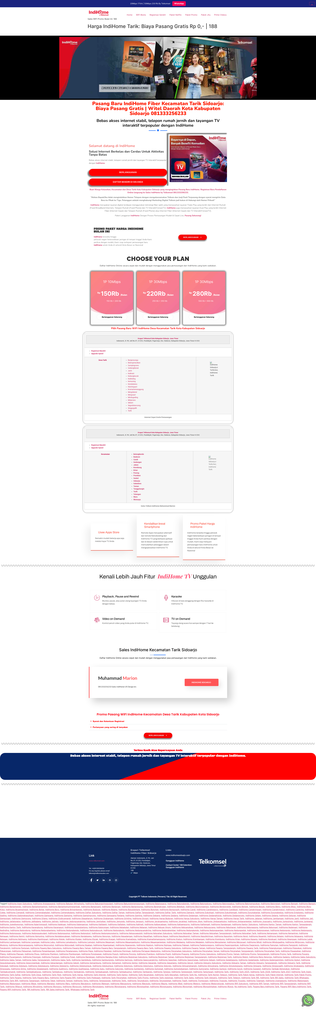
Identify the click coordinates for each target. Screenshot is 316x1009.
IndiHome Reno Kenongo (260, 957)
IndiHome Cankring (295, 909)
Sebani (130, 403)
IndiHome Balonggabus (223, 903)
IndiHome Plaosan (15, 954)
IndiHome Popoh (110, 954)
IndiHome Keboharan (226, 927)
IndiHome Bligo (289, 906)
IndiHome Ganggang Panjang (110, 915)
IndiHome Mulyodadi (64, 945)
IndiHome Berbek (240, 906)
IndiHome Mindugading (273, 942)
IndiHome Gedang (169, 915)
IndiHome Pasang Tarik (247, 948)
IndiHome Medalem (195, 942)
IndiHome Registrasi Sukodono (133, 957)
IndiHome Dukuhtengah (226, 912)
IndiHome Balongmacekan (248, 903)
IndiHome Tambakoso (52, 971)
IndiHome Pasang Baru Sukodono (46, 948)
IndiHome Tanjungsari (203, 971)
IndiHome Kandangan (221, 924)
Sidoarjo (136, 481)
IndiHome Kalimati (135, 924)
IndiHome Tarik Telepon (229, 977)
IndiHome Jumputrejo (283, 921)
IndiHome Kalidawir (98, 924)
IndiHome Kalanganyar (77, 924)
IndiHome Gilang (40, 918)
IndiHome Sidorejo (162, 966)
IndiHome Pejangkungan (270, 948)
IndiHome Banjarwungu (132, 906)
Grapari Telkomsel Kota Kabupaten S (151, 338)
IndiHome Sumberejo (134, 969)
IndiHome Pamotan (269, 945)
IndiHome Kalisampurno (179, 924)
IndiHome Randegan (85, 957)
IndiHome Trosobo (237, 980)
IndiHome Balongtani (270, 903)
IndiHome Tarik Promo (138, 977)
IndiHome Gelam (253, 915)
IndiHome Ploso (32, 954)
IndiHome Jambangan (273, 918)
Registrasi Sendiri (158, 15)
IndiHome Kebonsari (268, 927)
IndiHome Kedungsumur (59, 933)
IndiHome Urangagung (276, 980)
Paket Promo (191, 15)
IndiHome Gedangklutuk (210, 915)
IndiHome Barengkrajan (155, 906)
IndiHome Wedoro (192, 983)
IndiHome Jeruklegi (178, 921)
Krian (135, 470)
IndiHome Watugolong (120, 983)
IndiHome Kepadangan (122, 936)
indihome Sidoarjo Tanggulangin (262, 963)
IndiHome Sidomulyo (143, 966)
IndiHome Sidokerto (59, 966)
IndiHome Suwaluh (252, 969)
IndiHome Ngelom (145, 945)
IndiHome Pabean (181, 945)
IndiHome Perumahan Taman (206, 951)
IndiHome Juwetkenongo (11, 924)
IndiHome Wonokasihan (138, 986)
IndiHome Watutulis (141, 983)
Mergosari (132, 395)
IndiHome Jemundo (116, 921)
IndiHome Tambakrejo (74, 971)
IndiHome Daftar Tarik (165, 912)
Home (129, 15)
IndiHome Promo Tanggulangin (255, 954)
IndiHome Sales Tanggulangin (36, 960)
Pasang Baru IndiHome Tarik (266, 986)
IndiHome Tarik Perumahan (114, 977)
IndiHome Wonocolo (72, 986)
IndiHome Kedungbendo (68, 930)
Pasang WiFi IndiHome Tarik (13, 989)
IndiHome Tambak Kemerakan (276, 969)
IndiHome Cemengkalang (63, 912)
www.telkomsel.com (96, 861)
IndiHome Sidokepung (38, 966)
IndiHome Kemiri (17, 936)
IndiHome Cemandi (15, 912)
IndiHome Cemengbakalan (37, 912)
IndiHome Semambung (90, 963)
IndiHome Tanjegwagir (181, 971)
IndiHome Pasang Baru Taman (77, 948)
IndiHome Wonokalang (93, 986)
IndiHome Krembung (215, 939)
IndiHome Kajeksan (57, 924)
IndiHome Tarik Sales (184, 977)
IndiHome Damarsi (185, 912)
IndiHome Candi (188, 909)
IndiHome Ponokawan (91, 954)
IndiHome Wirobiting (32, 986)
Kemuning (132, 381)
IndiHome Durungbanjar (249, 912)
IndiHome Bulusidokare (129, 909)
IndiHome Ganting (133, 915)
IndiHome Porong (127, 954)
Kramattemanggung (136, 389)
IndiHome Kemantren (288, 933)
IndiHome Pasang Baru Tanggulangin (109, 948)
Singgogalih (132, 408)
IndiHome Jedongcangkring (72, 921)
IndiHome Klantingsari (38, 939)
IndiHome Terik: (119, 980)
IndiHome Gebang (151, 915)
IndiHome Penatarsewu (67, 951)
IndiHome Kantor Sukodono (245, 924)
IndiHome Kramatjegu (126, 939)
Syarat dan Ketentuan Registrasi (108, 721)
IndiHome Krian (233, 939)
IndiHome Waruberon (81, 983)
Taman (136, 486)
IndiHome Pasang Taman (193, 948)
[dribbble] (109, 880)
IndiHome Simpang (252, 966)
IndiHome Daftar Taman (113, 912)
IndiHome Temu (81, 980)
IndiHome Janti (292, 918)
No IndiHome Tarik (243, 986)
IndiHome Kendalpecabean (57, 936)
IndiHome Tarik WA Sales (272, 977)
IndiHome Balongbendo (178, 903)
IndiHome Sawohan (168, 960)
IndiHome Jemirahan (96, 921)
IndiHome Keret (241, 936)
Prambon (137, 476)
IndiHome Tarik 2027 (280, 971)
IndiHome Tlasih (179, 980)
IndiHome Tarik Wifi (9, 980)
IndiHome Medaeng (176, 942)
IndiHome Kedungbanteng (43, 930)
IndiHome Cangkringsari (250, 909)
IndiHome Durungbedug (272, 912)
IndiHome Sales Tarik (61, 960)
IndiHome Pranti (163, 954)
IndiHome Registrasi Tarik (220, 957)
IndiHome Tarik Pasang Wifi (63, 977)
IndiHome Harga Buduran (161, 918)
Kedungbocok (133, 376)
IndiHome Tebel (48, 980)
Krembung (137, 467)
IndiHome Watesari (100, 983)
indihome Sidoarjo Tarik (289, 963)
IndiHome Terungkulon (138, 980)
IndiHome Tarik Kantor (117, 974)
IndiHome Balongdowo (201, 903)
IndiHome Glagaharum (82, 918)
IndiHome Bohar (36, 909)
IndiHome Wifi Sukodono (236, 983)
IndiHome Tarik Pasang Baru (36, 977)
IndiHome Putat (67, 957)
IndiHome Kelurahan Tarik (244, 933)
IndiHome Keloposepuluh (131, 933)
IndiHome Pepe (86, 951)
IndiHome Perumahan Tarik (267, 951)
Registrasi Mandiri (98, 351)
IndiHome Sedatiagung (226, 960)
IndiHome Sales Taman (10, 960)
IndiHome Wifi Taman (259, 983)
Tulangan (137, 494)
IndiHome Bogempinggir (17, 909)
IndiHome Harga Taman (212, 918)
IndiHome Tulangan (256, 980)
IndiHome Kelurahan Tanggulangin (215, 933)
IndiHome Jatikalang (31, 921)
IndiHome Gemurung (21, 918)
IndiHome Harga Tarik (234, 918)
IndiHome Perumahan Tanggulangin (237, 951)
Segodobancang (134, 405)
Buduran (136, 457)
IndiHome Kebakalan (119, 927)
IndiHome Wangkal (46, 983)
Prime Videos (220, 15)
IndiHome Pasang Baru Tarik (140, 948)
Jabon (135, 465)
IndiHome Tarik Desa (31, 974)
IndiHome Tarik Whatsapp (297, 977)
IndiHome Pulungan (32, 957)
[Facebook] (91, 880)
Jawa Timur (174, 338)
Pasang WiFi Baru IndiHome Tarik (295, 986)
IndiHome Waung (159, 983)
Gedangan (137, 462)
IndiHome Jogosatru (262, 921)
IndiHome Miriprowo (294, 942)
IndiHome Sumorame (199, 969)
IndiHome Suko (97, 969)
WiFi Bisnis (141, 15)
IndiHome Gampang (44, 915)
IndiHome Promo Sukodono (203, 954)
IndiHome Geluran (287, 915)
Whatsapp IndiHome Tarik (82, 989)
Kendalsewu (132, 384)
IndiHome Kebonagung (247, 927)
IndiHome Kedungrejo (280, 930)
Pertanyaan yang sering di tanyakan (110, 727)
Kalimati (131, 373)
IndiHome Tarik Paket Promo (298, 974)
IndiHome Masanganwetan (153, 942)
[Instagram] (116, 880)
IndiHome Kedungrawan (258, 930)
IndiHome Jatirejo (50, 921)
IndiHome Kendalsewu (81, 936)
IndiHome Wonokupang (161, 986)
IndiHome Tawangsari (29, 980)
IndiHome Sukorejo (114, 969)
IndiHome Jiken (195, 921)
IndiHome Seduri (292, 960)
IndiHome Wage (28, 983)
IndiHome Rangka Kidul (107, 957)
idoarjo (166, 338)
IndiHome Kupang (249, 939)
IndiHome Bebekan (176, 906)
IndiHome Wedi (175, 983)
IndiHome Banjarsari (111, 906)
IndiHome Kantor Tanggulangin (297, 924)
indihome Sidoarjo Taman (234, 963)
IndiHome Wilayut (14, 986)
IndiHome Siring (18, 969)
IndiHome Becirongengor (197, 906)
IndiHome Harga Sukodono (186, 918)
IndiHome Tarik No (188, 974)
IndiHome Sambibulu (81, 960)
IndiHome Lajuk (305, 939)
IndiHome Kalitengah (200, 924)
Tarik (130, 411)
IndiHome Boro (52, 909)
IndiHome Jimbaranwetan (240, 921)
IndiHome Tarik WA (250, 977)
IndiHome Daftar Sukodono (88, 912)
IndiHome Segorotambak (28, 963)
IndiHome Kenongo (101, 936)
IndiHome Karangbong (32, 927)
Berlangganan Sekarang (112, 317)
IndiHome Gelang (270, 915)
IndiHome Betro (273, 906)
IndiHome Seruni (185, 963)
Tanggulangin (138, 489)
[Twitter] (97, 880)
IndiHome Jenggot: (135, 921)
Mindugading (133, 397)
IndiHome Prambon (146, 954)
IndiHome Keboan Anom (159, 927)
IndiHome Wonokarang (115, 986)
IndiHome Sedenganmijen (272, 960)
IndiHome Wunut (225, 986)
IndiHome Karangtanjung (76, 927)
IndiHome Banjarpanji (91, 906)
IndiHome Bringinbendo (71, 909)
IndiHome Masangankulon (128, 942)
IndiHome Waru (63, 983)
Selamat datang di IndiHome (112, 146)
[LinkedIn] (103, 880)
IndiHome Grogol (140, 918)
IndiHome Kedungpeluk (235, 930)
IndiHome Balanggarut (156, 903)
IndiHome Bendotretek (220, 906)
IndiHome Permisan (122, 951)
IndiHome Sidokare (18, 966)
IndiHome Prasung (180, 954)
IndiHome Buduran (91, 909)
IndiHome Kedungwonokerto (105, 933)
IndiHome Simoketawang (231, 966)
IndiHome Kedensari (288, 927)
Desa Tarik (103, 360)
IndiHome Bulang (109, 909)
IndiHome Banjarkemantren (35, 906)
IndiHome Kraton (174, 939)
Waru (135, 497)
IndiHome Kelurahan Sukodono (158, 933)
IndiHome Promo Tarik (280, 954)
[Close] (312, 3)
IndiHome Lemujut (86, 942)
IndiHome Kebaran (138, 927)
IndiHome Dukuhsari (204, 912)
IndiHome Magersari (105, 942)
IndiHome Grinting (123, 918)
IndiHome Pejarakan (292, 948)
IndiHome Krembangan (194, 939)
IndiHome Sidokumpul (103, 966)
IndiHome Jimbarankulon (215, 921)
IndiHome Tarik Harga (72, 974)
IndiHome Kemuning (35, 936)
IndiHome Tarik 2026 (260, 971)
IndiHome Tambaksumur (120, 971)
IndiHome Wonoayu (52, 986)
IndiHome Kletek (57, 939)
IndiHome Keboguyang (204, 927)
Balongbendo (138, 454)
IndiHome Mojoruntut (44, 945)
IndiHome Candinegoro (207, 909)
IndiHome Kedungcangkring (138, 930)
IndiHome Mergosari (236, 942)
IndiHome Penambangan (43, 951)
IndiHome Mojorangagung (21, 945)
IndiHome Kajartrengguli (35, 924)
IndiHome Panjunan (20, 948)
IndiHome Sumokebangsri (176, 969)
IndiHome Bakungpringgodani (99, 903)
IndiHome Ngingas (163, 945)
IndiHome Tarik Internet (95, 974)
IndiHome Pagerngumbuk (227, 945)
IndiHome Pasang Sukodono (168, 948)
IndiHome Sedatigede (249, 960)
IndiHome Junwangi (303, 921)
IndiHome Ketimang (18, 939)
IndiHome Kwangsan (287, 939)
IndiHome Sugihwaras (79, 969)
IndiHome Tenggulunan (100, 980)
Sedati (136, 478)
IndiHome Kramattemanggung (151, 939)
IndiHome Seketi (71, 963)
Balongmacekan (134, 363)
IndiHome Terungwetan (160, 980)
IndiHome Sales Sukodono (303, 957)
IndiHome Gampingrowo (84, 915)
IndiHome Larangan (30, 942)
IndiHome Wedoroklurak (212, 983)
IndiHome (135, 215)
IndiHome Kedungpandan (211, 930)
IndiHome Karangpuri (54, 927)
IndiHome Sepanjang (167, 963)
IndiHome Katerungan (99, 927)
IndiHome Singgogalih (272, 966)
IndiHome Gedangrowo (233, 915)
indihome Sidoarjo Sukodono (207, 963)
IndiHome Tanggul (161, 971)
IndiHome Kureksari (268, 939)
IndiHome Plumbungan (69, 954)
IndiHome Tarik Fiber (51, 974)
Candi (135, 460)
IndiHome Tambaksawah (96, 971)
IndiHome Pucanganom (11, 957)
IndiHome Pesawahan (291, 951)
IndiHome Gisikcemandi (60, 918)
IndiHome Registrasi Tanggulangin (191, 957)
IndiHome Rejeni (240, 957)
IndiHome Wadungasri (10, 983)
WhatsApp (179, 3)
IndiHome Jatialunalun (10, 921)
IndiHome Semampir (111, 963)
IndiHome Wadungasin (298, 980)
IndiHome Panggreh (288, 945)
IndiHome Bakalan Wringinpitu (70, 903)
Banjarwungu (133, 360)
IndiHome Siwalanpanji (37, 969)
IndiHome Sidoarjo (201, 682)
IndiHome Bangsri (307, 903)
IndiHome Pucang (300, 954)
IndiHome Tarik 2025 (239, 971)
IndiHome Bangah (289, 903)
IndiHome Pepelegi (103, 951)
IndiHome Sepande (147, 963)
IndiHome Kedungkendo (188, 930)
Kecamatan (105, 454)
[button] (158, 721)
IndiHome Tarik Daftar (10, 974)
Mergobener (132, 392)
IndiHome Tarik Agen (301, 971)
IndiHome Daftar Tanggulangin (140, 912)
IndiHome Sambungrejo (103, 960)
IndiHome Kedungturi (81, 933)
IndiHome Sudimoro (58, 969)
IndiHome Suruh (235, 969)
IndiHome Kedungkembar (164, 930)
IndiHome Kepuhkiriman (202, 936)
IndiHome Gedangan (188, 915)
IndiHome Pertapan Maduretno (146, 951)
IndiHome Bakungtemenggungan (129, 903)
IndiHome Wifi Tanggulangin (283, 983)
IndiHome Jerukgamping (156, 921)
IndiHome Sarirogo (124, 960)
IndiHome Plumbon (49, 954)
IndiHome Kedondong (20, 930)
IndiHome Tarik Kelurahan (166, 974)
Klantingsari (132, 387)
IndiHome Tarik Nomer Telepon (212, 974)
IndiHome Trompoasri (198, 980)
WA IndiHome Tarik (36, 989)
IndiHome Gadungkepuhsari (21, 915)
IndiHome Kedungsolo (301, 930)
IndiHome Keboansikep (182, 927)
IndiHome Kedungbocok (91, 930)
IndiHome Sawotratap (188, 960)
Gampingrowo (133, 365)
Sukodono (137, 484)
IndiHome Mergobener (215, 942)
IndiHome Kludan (74, 939)
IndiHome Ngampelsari (104, 945)
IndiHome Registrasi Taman (161, 957)
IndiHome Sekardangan (52, 963)
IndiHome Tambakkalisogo (28, 971)
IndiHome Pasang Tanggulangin (221, 948)
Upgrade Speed (97, 354)
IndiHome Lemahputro (66, 942)
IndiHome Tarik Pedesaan (88, 977)
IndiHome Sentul (130, 963)
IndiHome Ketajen (275, 936)
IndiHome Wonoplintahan (205, 986)
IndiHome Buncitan (150, 909)
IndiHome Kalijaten (116, 924)
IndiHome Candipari (228, 909)
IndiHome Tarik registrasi (161, 977)
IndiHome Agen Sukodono (20, 903)
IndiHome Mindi (254, 942)
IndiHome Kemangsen (267, 933)
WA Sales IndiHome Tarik (57, 989)
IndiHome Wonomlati (182, 986)
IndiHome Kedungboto (114, 930)
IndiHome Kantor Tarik (10, 927)
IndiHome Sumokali (154, 969)
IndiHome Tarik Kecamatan (141, 974)
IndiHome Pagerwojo (249, 945)
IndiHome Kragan (107, 939)
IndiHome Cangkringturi (274, 909)
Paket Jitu (205, 15)
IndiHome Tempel (64, 980)
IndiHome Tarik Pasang (10, 977)
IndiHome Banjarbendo (10, 906)
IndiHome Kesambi (257, 936)
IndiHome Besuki (257, 906)
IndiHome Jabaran (253, 918)
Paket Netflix (175, 15)
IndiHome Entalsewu (294, 912)
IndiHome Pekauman (21, 951)
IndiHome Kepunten (223, 936)
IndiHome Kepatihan (143, 936)
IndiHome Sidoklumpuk (80, 966)
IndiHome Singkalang (294, 966)
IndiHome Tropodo (218, 980)
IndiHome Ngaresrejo (125, 945)
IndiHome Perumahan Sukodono (177, 951)
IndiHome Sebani (207, 960)
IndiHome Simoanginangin (185, 966)
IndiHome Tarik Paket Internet (269, 974)
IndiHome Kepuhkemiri (179, 936)
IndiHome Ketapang (294, 936)
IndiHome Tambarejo (142, 971)
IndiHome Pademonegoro (202, 945)
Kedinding (132, 379)
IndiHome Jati (306, 918)
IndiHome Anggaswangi (44, 903)
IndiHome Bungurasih (169, 909)
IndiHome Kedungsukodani (34, 933)
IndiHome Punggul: (50, 957)
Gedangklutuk (133, 368)
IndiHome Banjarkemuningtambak (64, 906)
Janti (130, 371)
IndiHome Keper (160, 936)
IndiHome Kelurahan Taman (186, 933)
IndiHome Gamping (63, 915)
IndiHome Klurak (90, 939)
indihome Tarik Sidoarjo (206, 977)
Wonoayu (137, 500)
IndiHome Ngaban (83, 945)
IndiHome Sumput (218, 969)
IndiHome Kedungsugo (10, 933)
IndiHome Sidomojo (123, 966)
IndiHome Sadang (281, 957)
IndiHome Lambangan (10, 942)
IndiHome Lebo (48, 942)
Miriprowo (132, 400)
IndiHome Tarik (222, 971)
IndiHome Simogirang (208, 966)
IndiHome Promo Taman (228, 954)
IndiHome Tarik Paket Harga (241, 974)
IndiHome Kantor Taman (270, 924)
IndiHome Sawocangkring (146, 960)
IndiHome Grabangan (103, 918)
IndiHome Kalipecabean (156, 924)
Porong (136, 473)
